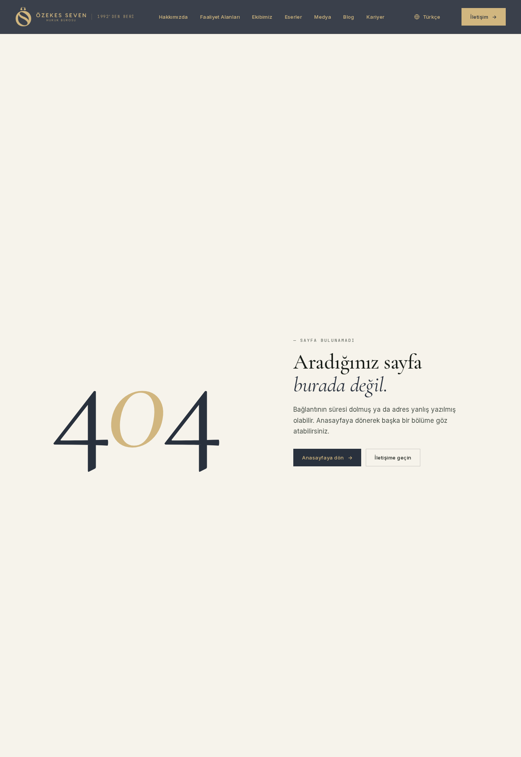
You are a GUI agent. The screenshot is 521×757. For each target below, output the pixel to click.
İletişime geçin (393, 458)
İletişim (483, 17)
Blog (348, 17)
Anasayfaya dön (327, 458)
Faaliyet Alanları (220, 17)
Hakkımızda (173, 17)
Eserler (293, 17)
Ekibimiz (262, 17)
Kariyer (376, 17)
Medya (322, 17)
